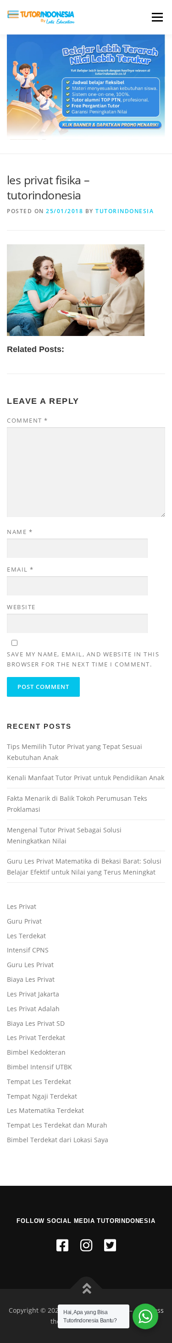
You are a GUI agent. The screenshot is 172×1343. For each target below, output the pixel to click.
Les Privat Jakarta (33, 994)
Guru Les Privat (30, 964)
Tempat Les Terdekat (39, 1081)
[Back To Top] (86, 1289)
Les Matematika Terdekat (45, 1110)
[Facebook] (62, 1245)
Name (20, 532)
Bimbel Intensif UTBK (39, 1066)
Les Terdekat (26, 935)
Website (21, 607)
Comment (27, 420)
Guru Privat (24, 921)
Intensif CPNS (28, 950)
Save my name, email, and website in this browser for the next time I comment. (83, 659)
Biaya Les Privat (31, 979)
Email (20, 569)
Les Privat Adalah (33, 1008)
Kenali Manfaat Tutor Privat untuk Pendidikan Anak (85, 777)
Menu (156, 17)
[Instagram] (86, 1245)
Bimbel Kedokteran (36, 1052)
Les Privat (21, 906)
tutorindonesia (124, 211)
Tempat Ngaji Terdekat (42, 1096)
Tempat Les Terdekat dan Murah (57, 1125)
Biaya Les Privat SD (36, 1023)
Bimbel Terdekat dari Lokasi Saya (57, 1139)
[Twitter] (110, 1245)
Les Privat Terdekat (36, 1037)
